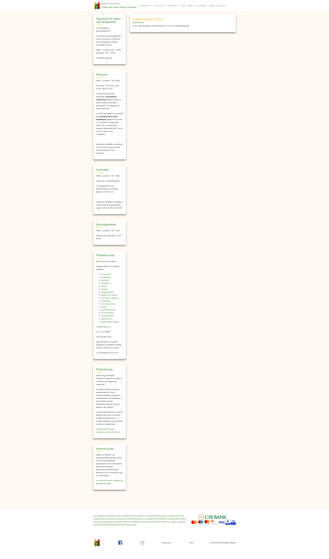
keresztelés (106, 274)
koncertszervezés (108, 304)
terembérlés (106, 301)
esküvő (104, 286)
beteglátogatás (107, 292)
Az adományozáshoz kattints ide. (109, 480)
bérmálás (105, 280)
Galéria (212, 5)
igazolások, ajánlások (110, 298)
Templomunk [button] (144, 5)
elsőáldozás (106, 277)
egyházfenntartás (108, 309)
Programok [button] (172, 5)
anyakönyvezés (107, 315)
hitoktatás (105, 283)
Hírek (183, 5)
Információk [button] (159, 5)
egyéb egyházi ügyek (110, 321)
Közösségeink (201, 5)
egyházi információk (109, 295)
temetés (104, 289)
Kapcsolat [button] (221, 5)
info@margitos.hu (103, 326)
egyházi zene (106, 318)
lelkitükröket (108, 191)
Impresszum (166, 542)
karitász (104, 307)
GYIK (191, 542)
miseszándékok (107, 312)
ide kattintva (170, 26)
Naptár (190, 5)
